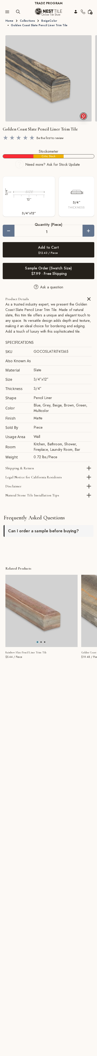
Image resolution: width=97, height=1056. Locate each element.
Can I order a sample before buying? (43, 531)
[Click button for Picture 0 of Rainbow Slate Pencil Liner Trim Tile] (37, 642)
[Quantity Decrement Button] (8, 231)
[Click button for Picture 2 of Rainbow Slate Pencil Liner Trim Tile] (44, 642)
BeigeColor (49, 21)
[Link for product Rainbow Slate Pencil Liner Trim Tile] (41, 611)
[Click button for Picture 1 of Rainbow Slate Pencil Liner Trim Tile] (41, 642)
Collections (27, 21)
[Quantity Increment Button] (88, 231)
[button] (48, 78)
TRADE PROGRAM (48, 3)
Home (9, 21)
